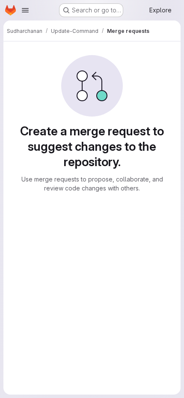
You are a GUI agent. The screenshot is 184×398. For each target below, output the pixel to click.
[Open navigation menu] (25, 10)
